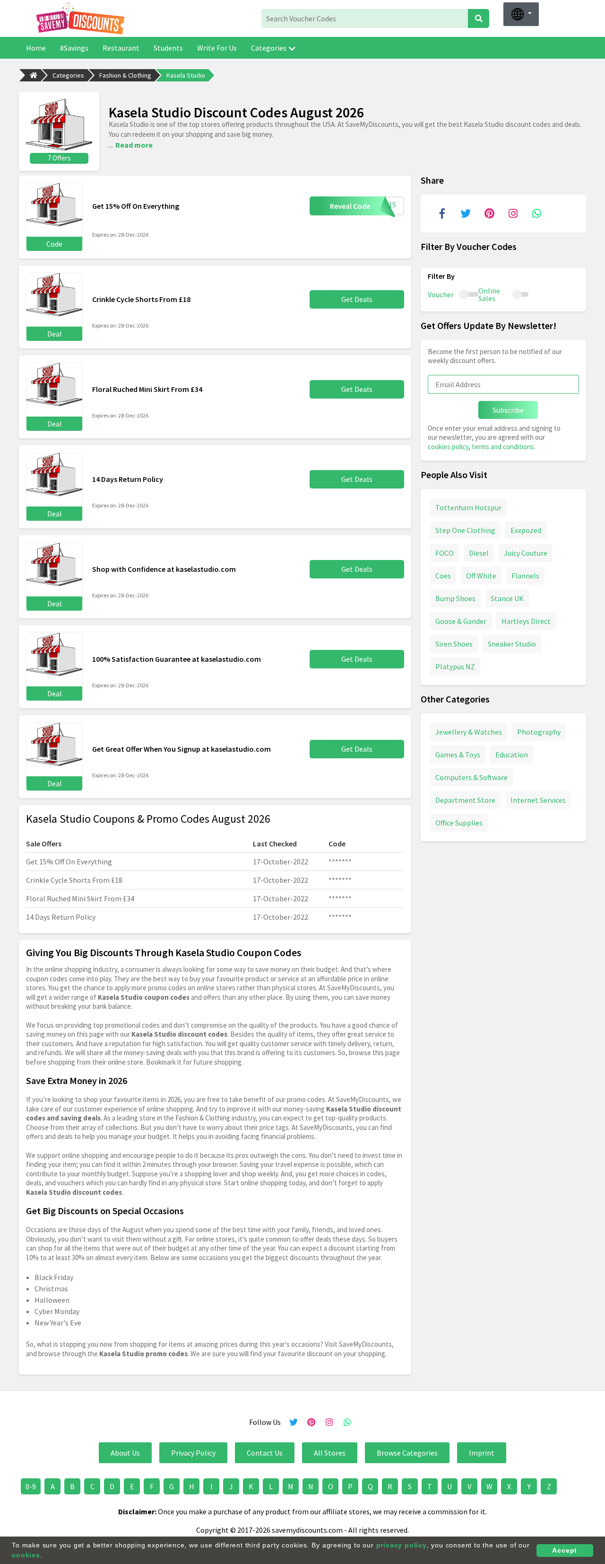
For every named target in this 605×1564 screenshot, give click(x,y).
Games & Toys (457, 754)
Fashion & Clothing (125, 75)
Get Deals (356, 299)
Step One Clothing (465, 530)
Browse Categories (407, 1452)
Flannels (525, 575)
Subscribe (508, 410)
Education (511, 754)
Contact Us (265, 1452)
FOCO (444, 553)
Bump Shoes (455, 598)
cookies (26, 1555)
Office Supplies (459, 822)
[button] (521, 14)
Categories (268, 48)
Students (168, 48)
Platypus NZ (455, 666)
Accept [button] (564, 1550)
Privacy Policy (193, 1452)
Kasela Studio (185, 75)
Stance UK (507, 598)
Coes (443, 575)
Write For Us (217, 48)
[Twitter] (465, 213)
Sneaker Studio (512, 644)
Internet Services (538, 800)
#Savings (74, 48)
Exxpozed (525, 530)
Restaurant (121, 48)
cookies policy (448, 446)
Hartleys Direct (526, 621)
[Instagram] (512, 213)
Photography (539, 732)
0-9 (31, 1486)
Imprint (481, 1452)
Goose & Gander (460, 621)
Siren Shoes (454, 644)
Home (36, 48)
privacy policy (401, 1545)
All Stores (330, 1452)
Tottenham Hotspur (468, 507)
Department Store (465, 800)
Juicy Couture (525, 553)
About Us (125, 1452)
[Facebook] (441, 213)
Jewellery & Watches (468, 732)
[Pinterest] (489, 213)
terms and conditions (503, 446)
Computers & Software (471, 777)
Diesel (479, 553)
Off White (481, 575)
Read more (134, 145)
